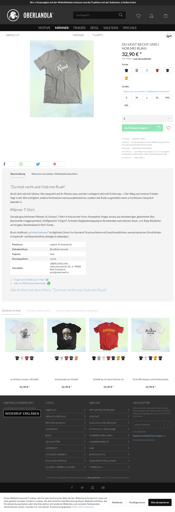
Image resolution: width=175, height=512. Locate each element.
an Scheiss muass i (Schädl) (24, 379)
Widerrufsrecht (99, 441)
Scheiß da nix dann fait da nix (108, 379)
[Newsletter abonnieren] (167, 424)
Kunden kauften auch (38, 310)
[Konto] (155, 15)
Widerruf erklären (101, 435)
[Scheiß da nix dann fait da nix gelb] (118, 358)
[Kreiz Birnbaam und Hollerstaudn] (150, 335)
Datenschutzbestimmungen (147, 435)
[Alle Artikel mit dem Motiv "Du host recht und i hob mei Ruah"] (169, 36)
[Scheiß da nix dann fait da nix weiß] (103, 358)
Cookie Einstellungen (103, 460)
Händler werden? (56, 454)
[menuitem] (99, 15)
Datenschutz (97, 454)
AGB (91, 448)
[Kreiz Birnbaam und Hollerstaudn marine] (150, 358)
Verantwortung (55, 416)
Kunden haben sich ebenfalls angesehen (77, 310)
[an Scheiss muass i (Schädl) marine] (31, 358)
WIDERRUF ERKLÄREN (22, 413)
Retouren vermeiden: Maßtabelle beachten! (147, 91)
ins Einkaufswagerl (136, 127)
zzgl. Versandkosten (142, 58)
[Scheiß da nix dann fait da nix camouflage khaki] (123, 358)
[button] (8, 164)
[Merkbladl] (139, 15)
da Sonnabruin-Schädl (66, 379)
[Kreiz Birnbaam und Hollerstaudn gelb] (155, 358)
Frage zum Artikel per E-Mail (29, 279)
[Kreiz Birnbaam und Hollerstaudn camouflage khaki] (160, 358)
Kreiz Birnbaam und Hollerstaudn (151, 379)
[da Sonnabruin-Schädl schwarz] (56, 358)
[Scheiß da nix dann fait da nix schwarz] (94, 358)
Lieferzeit (51, 448)
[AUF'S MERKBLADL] (168, 127)
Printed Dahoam (55, 422)
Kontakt (94, 416)
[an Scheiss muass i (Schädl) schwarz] (17, 358)
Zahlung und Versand (102, 422)
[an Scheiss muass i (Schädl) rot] (26, 358)
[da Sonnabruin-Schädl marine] (71, 358)
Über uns (50, 410)
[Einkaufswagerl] (168, 15)
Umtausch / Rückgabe (102, 429)
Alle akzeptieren (160, 502)
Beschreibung (18, 173)
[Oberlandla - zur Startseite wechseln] (30, 15)
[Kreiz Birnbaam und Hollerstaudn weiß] (145, 358)
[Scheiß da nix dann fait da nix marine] (113, 358)
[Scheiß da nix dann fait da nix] (108, 335)
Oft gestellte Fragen (102, 410)
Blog (48, 435)
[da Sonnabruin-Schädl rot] (66, 358)
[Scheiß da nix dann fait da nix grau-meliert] (98, 358)
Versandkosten (93, 477)
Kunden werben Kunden (60, 467)
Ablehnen (117, 502)
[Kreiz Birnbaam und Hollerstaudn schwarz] (140, 358)
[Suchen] (121, 14)
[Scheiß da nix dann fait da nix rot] (108, 358)
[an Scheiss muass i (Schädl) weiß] (22, 358)
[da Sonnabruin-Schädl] (66, 335)
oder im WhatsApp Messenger (29, 283)
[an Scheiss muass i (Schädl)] (24, 335)
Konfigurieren (137, 502)
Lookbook (51, 429)
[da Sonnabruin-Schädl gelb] (76, 358)
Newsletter (52, 441)
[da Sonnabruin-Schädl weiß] (61, 358)
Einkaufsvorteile (56, 460)
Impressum (95, 467)
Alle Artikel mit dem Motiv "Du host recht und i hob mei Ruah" (58, 290)
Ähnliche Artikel (11, 310)
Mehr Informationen (83, 506)
